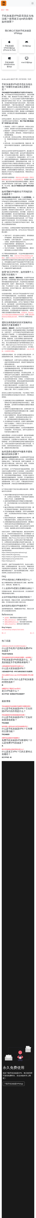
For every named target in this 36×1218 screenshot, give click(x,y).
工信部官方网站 (9, 351)
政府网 (7, 618)
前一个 (4, 633)
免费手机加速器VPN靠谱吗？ (11, 738)
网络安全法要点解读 (22, 177)
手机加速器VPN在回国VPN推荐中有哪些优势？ (16, 706)
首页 (2, 10)
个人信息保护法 (18, 179)
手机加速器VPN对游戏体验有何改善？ (14, 715)
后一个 (32, 633)
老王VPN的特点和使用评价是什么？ (13, 749)
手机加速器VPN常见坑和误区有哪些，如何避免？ (17, 657)
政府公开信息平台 (10, 624)
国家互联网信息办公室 (12, 622)
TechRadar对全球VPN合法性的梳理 (20, 258)
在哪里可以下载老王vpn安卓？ (11, 688)
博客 (7, 10)
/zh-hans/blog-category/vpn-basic (13, 629)
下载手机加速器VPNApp (13, 1084)
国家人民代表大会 (10, 620)
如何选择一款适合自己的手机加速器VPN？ (15, 726)
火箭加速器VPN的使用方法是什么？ (13, 666)
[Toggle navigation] (32, 3)
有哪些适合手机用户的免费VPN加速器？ (14, 646)
